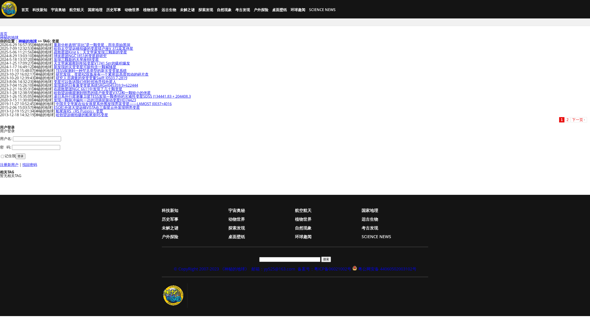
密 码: (5, 147)
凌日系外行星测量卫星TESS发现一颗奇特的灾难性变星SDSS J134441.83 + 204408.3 (122, 96)
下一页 (577, 120)
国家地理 (95, 9)
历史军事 (113, 9)
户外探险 (261, 9)
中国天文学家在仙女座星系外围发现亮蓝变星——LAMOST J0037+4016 (114, 103)
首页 (25, 9)
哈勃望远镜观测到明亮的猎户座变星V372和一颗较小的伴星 (102, 92)
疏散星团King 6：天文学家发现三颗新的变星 (90, 52)
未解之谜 (187, 9)
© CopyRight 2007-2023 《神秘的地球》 (211, 269)
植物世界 (150, 9)
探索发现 (205, 9)
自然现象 (224, 9)
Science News (322, 9)
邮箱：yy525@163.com (273, 269)
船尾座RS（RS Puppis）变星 (79, 111)
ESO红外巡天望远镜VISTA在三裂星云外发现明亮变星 (97, 107)
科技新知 (39, 9)
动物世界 (132, 9)
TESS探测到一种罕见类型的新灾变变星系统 (91, 70)
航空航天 (76, 9)
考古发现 (242, 9)
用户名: (6, 138)
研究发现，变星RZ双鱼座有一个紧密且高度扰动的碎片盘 (102, 74)
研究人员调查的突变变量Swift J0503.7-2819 (91, 77)
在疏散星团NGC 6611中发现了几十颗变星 (88, 89)
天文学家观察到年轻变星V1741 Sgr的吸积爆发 (92, 63)
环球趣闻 (298, 9)
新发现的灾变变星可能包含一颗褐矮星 (85, 66)
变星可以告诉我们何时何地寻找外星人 (85, 81)
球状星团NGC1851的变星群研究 (80, 55)
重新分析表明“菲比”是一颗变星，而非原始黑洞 (92, 44)
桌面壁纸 (279, 9)
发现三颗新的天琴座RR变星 (76, 59)
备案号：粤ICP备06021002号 (324, 269)
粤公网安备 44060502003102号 (387, 269)
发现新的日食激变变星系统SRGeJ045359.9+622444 (96, 85)
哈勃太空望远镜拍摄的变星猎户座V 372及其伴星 (93, 48)
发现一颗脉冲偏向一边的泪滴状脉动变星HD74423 (95, 100)
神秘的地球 (9, 37)
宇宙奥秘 (58, 9)
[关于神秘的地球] (174, 295)
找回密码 (29, 164)
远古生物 (169, 9)
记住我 (10, 155)
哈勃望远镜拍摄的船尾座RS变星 (82, 114)
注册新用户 (9, 164)
